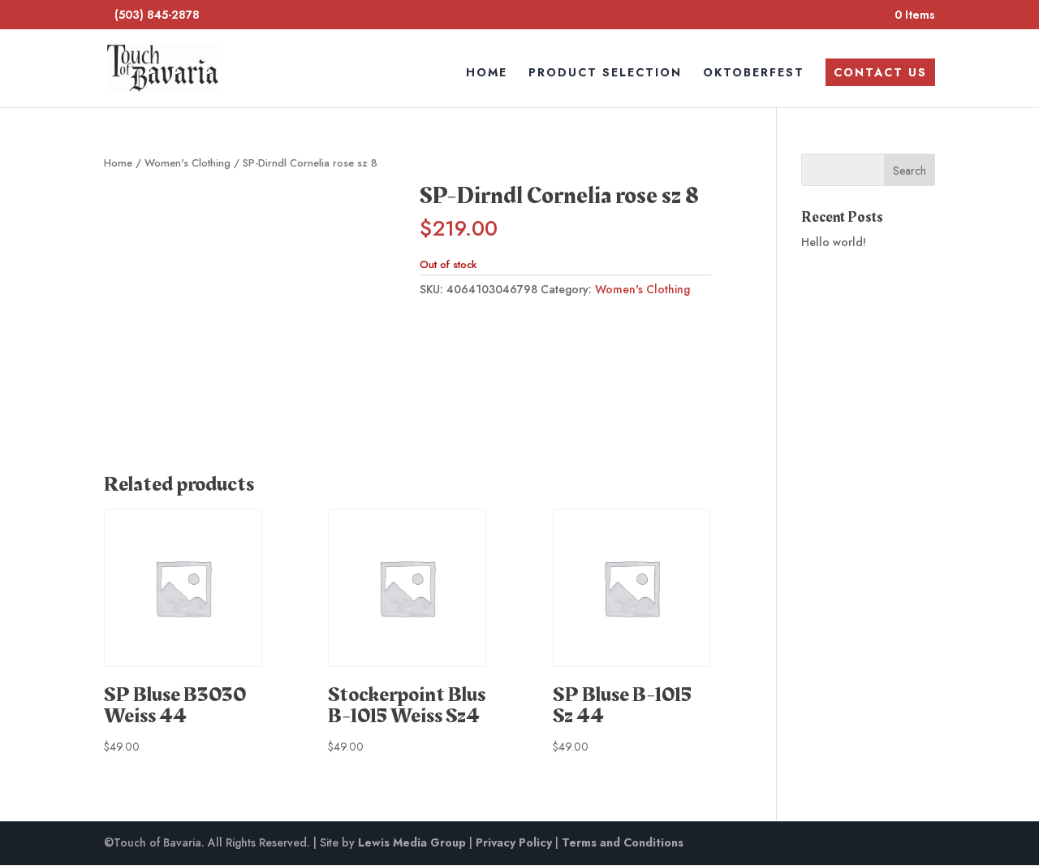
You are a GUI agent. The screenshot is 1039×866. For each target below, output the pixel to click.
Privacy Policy (514, 842)
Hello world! (833, 242)
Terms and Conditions (622, 842)
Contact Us (880, 72)
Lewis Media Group (412, 842)
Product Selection (605, 73)
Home (486, 73)
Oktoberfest (753, 73)
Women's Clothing (187, 163)
